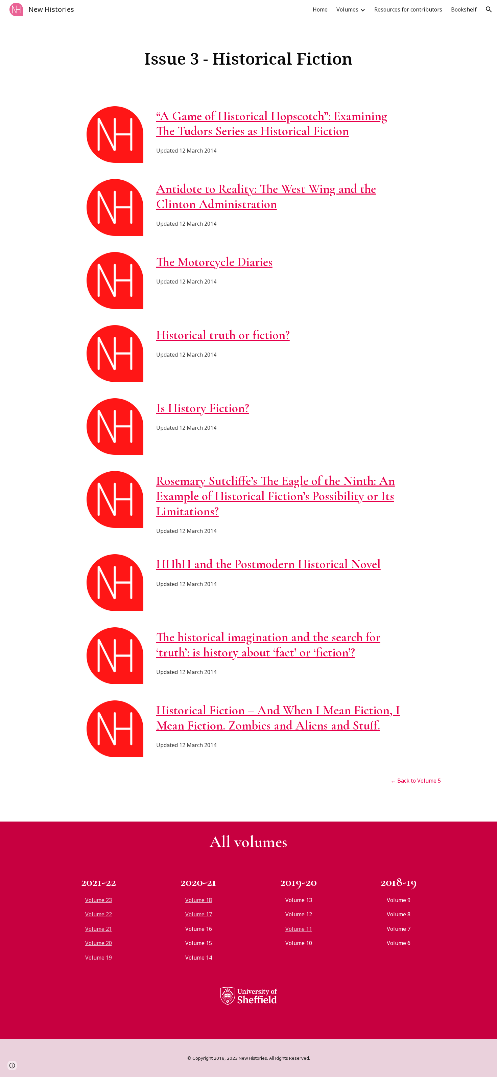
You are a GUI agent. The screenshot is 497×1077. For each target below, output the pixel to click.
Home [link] (320, 9)
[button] (489, 9)
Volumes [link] (347, 9)
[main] (248, 58)
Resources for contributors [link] (408, 9)
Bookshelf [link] (464, 9)
